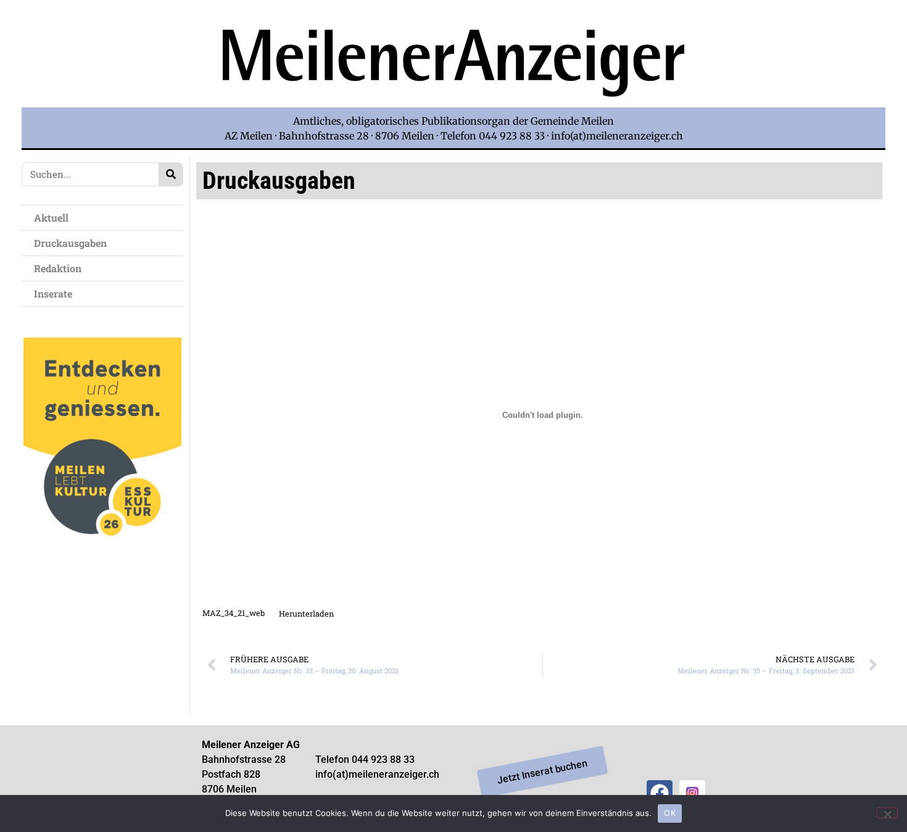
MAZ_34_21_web (233, 613)
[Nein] (887, 812)
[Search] (171, 174)
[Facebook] (660, 793)
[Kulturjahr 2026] (102, 557)
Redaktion (57, 268)
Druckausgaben (70, 242)
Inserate (53, 293)
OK (670, 813)
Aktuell (51, 217)
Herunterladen (306, 613)
